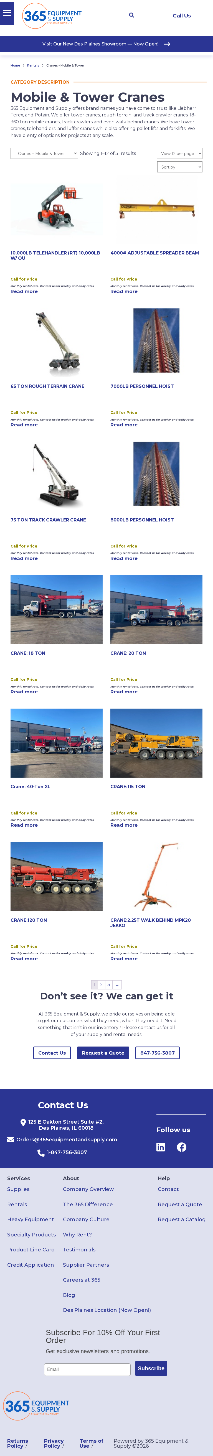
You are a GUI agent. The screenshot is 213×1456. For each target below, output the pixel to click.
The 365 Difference (88, 1205)
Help (164, 1178)
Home (15, 65)
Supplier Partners (86, 1265)
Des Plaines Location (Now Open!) (107, 1310)
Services (18, 1178)
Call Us (182, 15)
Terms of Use (91, 1443)
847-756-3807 (157, 1053)
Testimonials (79, 1250)
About (71, 1178)
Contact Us (52, 1053)
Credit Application (30, 1265)
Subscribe (151, 1368)
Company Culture (86, 1219)
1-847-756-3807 (67, 1152)
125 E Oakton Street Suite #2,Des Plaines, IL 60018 (66, 1125)
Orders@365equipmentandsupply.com (66, 1140)
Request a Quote (103, 1053)
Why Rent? (77, 1235)
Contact (168, 1189)
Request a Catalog (182, 1219)
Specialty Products (31, 1235)
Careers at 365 (81, 1280)
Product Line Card (31, 1250)
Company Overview (88, 1189)
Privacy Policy (54, 1443)
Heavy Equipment (30, 1219)
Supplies (18, 1189)
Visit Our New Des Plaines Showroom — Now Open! (100, 44)
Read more (24, 291)
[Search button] (131, 15)
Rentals (33, 65)
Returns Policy (17, 1443)
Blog (69, 1295)
